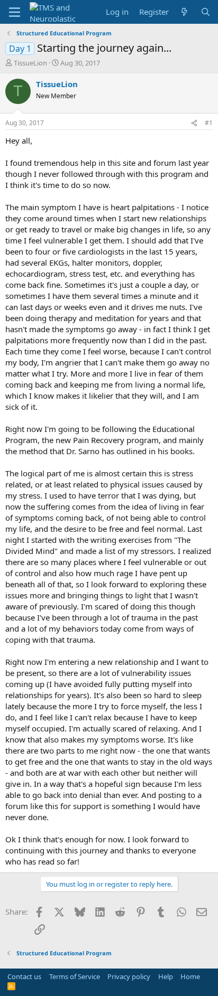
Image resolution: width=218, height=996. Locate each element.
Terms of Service (74, 976)
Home (190, 976)
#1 (209, 122)
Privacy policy (128, 976)
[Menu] (14, 12)
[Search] (205, 12)
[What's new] (184, 12)
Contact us (24, 976)
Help (165, 976)
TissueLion (30, 63)
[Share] (194, 123)
